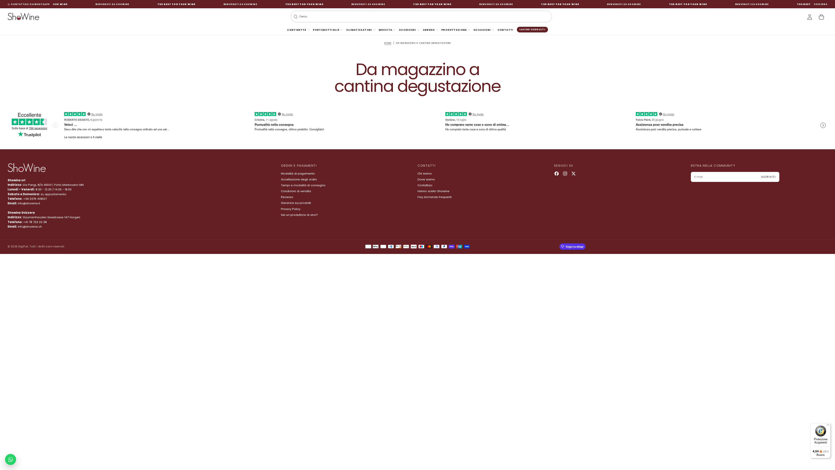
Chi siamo (425, 173)
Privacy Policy (290, 209)
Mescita (385, 30)
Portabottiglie (326, 30)
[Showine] (27, 168)
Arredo (429, 30)
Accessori (407, 30)
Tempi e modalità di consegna (303, 185)
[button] (820, 4)
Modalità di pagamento (298, 173)
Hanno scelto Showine (433, 191)
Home (387, 43)
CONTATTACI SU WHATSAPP (30, 4)
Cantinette (296, 30)
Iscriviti (768, 177)
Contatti (506, 30)
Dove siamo (426, 179)
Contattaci (425, 185)
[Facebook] (556, 173)
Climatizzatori (359, 30)
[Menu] (828, 425)
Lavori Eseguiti (532, 29)
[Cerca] (295, 16)
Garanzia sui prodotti (296, 203)
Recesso (287, 197)
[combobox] (415, 17)
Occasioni (482, 30)
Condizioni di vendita (296, 191)
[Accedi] (809, 17)
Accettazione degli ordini (299, 179)
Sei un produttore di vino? (299, 215)
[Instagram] (565, 173)
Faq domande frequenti (435, 197)
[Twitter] (573, 173)
